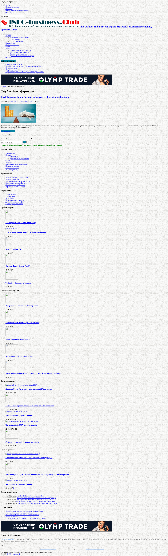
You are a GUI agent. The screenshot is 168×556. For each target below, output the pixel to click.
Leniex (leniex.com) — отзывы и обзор (20, 223)
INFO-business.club (13, 554)
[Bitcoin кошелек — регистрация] (16, 411)
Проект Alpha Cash (13, 249)
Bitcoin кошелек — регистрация (18, 415)
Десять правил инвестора (18, 54)
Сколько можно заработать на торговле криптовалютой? (24, 511)
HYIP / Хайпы (15, 39)
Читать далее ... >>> (8, 131)
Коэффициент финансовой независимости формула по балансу (35, 97)
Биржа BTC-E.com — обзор (15, 187)
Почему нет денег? (11, 68)
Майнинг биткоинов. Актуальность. (17, 181)
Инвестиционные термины (19, 52)
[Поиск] (2, 16)
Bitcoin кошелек (10, 195)
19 (14, 462)
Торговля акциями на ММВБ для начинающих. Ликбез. (24, 72)
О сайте (8, 12)
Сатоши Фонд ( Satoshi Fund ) (17, 266)
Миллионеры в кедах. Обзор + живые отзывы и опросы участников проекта (37, 474)
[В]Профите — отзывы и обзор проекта (21, 306)
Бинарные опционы (12, 168)
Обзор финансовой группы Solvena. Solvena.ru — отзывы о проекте (33, 373)
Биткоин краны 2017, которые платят (21, 425)
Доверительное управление (19, 37)
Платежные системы (12, 7)
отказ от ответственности (95, 549)
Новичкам (8, 9)
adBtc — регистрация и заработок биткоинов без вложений (29, 406)
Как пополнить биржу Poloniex (16, 183)
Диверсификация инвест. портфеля (22, 56)
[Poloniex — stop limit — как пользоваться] (11, 438)
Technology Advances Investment (18, 283)
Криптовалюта (10, 43)
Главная (8, 34)
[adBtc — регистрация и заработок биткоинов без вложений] (11, 402)
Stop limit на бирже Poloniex (15, 185)
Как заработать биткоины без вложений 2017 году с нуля (28, 389)
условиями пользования (47, 549)
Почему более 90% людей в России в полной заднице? (24, 66)
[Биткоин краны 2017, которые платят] (21, 421)
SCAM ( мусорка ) (16, 41)
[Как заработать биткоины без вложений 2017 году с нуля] (22, 385)
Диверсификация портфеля (14, 202)
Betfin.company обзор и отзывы (18, 339)
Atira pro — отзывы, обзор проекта (20, 356)
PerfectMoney (10, 198)
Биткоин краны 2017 (12, 179)
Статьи (7, 5)
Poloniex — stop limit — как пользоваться (22, 442)
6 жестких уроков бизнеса (14, 64)
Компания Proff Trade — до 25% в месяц (22, 323)
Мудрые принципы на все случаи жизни (19, 70)
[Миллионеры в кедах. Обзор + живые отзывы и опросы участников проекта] (11, 471)
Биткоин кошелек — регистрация (16, 177)
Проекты (8, 36)
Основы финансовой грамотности (17, 11)
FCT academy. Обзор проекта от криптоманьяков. (26, 232)
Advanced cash (10, 196)
